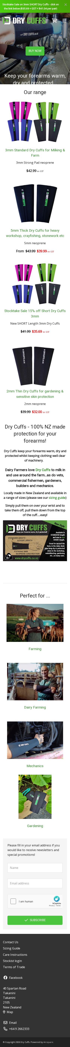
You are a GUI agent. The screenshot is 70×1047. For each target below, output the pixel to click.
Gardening (35, 826)
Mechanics (35, 766)
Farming (35, 649)
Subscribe (38, 920)
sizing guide (57, 498)
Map (10, 1012)
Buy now (35, 51)
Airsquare (48, 1042)
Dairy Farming (35, 707)
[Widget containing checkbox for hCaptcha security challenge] (35, 901)
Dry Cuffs (42, 470)
